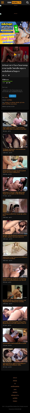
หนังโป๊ (3, 104)
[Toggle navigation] (2, 2)
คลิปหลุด (13, 102)
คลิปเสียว (18, 102)
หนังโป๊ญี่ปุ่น (9, 100)
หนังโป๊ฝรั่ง (15, 398)
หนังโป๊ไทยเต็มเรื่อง (15, 386)
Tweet (13, 96)
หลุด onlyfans (14, 104)
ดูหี (21, 102)
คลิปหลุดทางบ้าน (15, 395)
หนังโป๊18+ (15, 392)
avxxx (15, 389)
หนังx (23, 102)
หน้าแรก (15, 377)
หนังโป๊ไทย (8, 104)
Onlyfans (7, 102)
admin (6, 97)
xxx (10, 102)
